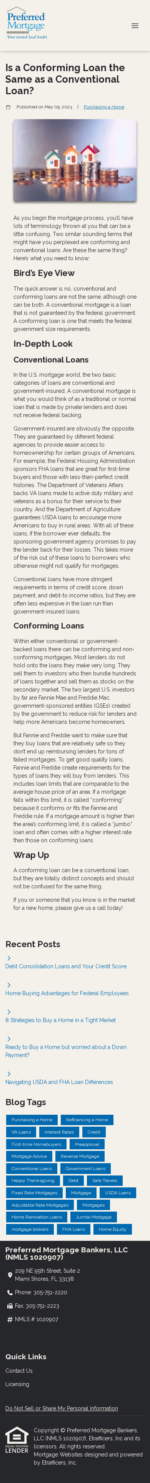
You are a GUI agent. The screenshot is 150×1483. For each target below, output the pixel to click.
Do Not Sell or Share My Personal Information (61, 1408)
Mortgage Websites (59, 1454)
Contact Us (19, 1371)
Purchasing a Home (104, 107)
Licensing (17, 1384)
